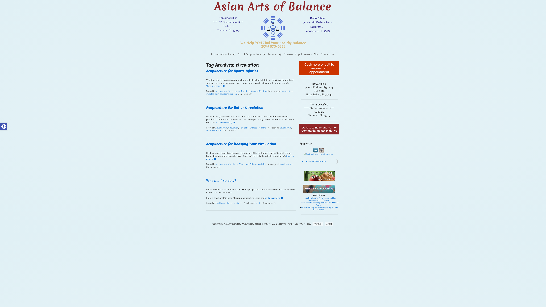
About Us (225, 54)
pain (217, 94)
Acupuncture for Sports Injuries (232, 71)
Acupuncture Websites (222, 224)
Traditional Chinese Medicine (254, 91)
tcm (235, 94)
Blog (316, 54)
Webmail (317, 224)
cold (258, 203)
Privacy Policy (305, 224)
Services (272, 54)
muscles (210, 94)
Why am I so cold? (221, 180)
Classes (288, 54)
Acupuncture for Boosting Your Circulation (241, 144)
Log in (329, 224)
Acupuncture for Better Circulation (234, 107)
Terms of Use (292, 224)
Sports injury (234, 91)
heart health (211, 130)
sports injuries (226, 94)
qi (261, 203)
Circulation (233, 128)
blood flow (284, 164)
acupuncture (287, 91)
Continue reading (214, 86)
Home (215, 54)
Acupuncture (221, 91)
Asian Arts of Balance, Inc (314, 161)
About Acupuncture (249, 54)
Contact (325, 54)
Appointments (303, 54)
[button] (3, 126)
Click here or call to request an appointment (319, 68)
